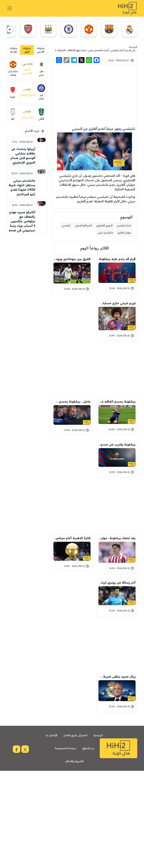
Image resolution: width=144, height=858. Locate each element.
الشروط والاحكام (74, 761)
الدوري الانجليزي (104, 225)
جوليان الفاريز (124, 232)
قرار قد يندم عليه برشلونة (117, 259)
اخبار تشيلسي (124, 225)
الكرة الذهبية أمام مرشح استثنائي (72, 538)
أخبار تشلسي (117, 50)
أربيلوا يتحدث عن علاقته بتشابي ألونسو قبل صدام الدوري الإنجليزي (22, 155)
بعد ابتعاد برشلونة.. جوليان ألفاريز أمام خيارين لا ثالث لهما (117, 538)
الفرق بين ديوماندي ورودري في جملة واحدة (72, 259)
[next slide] (10, 29)
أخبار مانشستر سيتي (98, 50)
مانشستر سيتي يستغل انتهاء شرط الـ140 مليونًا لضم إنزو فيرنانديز (22, 187)
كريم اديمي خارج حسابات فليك (117, 303)
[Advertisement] (94, 96)
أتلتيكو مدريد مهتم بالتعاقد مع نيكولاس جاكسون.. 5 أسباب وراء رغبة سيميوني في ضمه (22, 221)
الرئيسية (133, 46)
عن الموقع (88, 748)
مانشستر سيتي (105, 232)
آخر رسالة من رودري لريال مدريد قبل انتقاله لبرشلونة (117, 582)
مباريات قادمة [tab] (13, 50)
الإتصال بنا (51, 735)
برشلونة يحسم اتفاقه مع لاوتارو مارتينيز (117, 401)
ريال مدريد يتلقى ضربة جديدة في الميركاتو (117, 676)
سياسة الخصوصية (65, 748)
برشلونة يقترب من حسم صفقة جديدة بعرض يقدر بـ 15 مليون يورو (117, 444)
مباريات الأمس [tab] (41, 50)
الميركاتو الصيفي (83, 225)
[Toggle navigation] (9, 8)
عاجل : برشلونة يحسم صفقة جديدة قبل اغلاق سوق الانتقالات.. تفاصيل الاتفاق (72, 401)
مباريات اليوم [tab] (27, 50)
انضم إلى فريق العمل (75, 735)
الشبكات (61, 50)
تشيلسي (66, 225)
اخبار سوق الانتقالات (76, 50)
